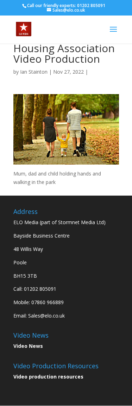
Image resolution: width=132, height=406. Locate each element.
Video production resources (48, 376)
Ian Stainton (34, 71)
